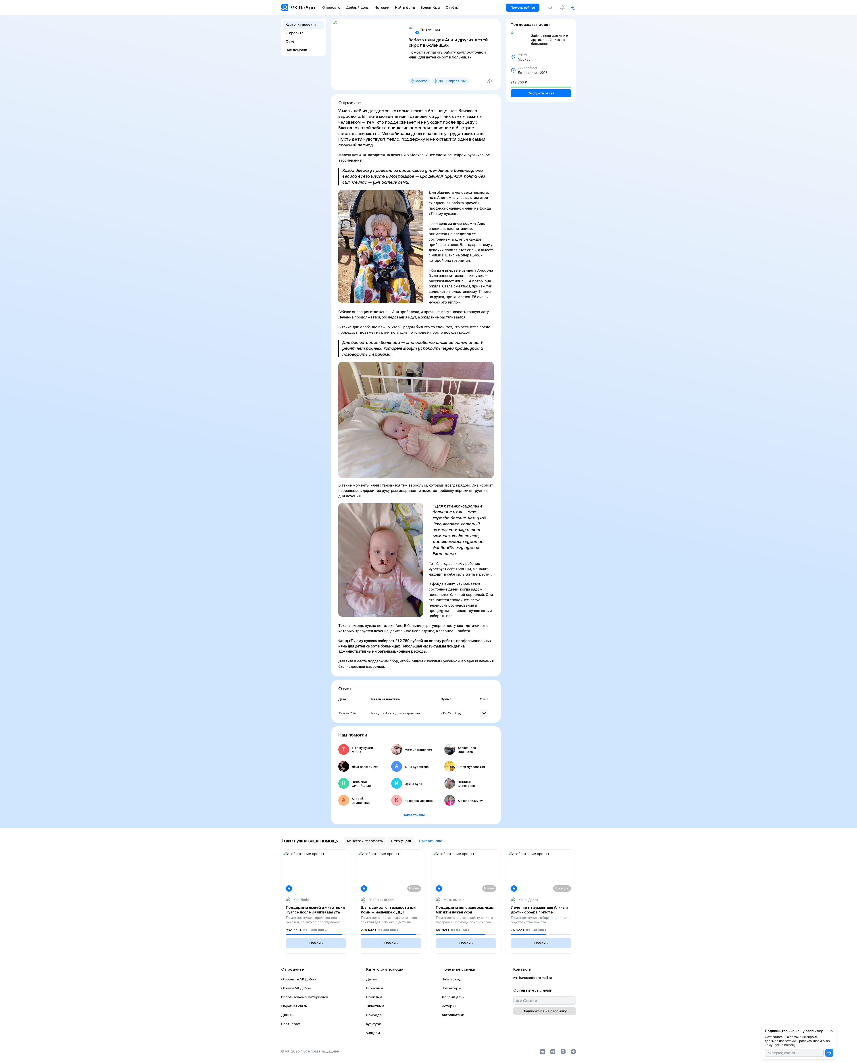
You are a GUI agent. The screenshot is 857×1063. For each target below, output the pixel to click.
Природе (374, 1015)
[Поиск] (551, 8)
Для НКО (288, 1015)
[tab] (365, 841)
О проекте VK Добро (298, 979)
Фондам (373, 1033)
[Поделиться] (490, 81)
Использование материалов (304, 997)
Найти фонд (452, 979)
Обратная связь (294, 1006)
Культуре (373, 1024)
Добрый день (453, 997)
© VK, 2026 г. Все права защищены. (310, 1051)
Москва (421, 81)
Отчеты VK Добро (296, 988)
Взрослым (374, 988)
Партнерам (290, 1024)
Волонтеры (451, 988)
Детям (371, 979)
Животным (375, 1006)
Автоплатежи (453, 1015)
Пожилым (374, 997)
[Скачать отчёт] (484, 713)
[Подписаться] (829, 1053)
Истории (449, 1006)
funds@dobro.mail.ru (535, 978)
